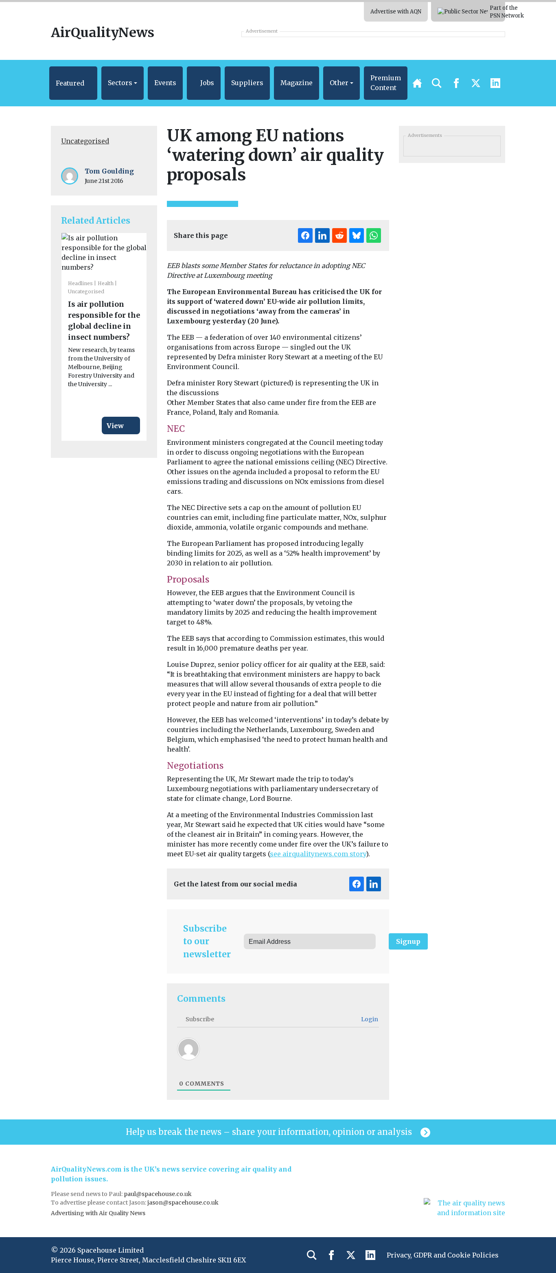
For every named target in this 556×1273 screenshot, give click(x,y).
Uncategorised (85, 141)
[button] (73, 83)
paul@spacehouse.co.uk (158, 1194)
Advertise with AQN (395, 11)
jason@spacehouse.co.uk (183, 1202)
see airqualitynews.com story (318, 854)
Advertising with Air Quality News (98, 1213)
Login (369, 1019)
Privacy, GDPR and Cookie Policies (443, 1255)
